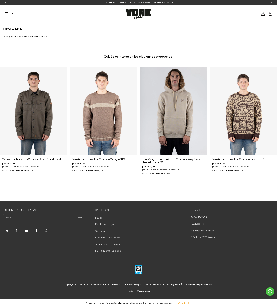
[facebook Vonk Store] (16, 230)
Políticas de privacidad (108, 250)
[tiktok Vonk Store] (36, 230)
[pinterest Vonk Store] (46, 230)
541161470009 (199, 217)
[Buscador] (14, 14)
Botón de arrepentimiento (199, 284)
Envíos (99, 217)
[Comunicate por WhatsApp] (270, 291)
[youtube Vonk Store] (26, 230)
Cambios (100, 231)
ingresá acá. (177, 284)
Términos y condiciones (108, 244)
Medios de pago (104, 224)
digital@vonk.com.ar (202, 230)
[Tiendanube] (138, 291)
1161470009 (197, 224)
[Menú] (6, 14)
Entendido (183, 303)
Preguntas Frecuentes (107, 237)
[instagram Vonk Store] (6, 230)
